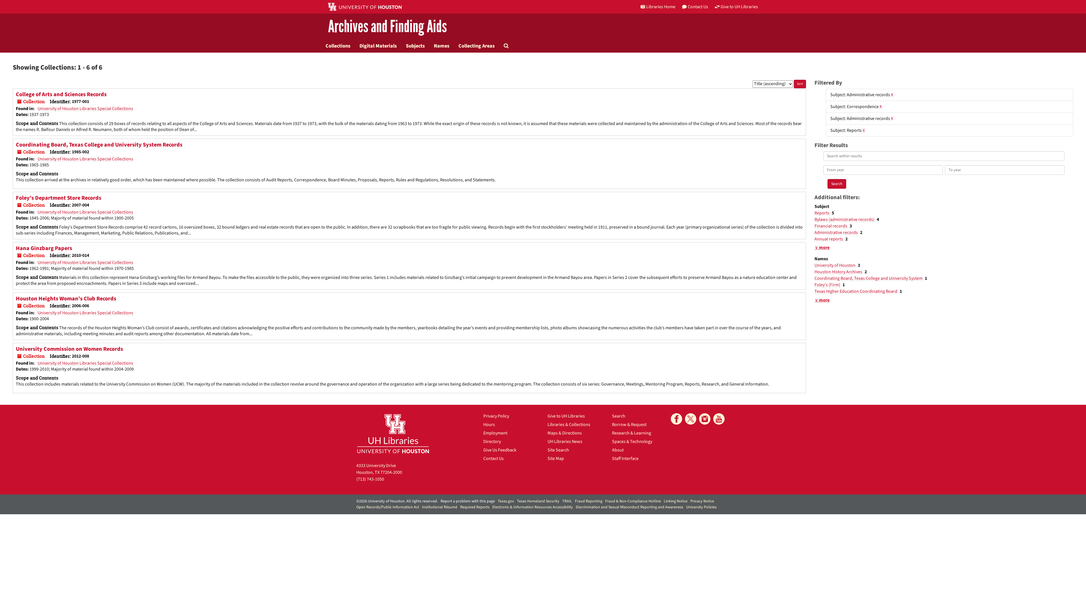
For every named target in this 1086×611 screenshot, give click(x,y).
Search (618, 416)
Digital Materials (378, 46)
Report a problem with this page (468, 501)
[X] (690, 419)
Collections (338, 46)
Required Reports (475, 507)
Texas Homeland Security (538, 501)
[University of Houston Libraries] (393, 433)
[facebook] (676, 419)
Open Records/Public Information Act (387, 507)
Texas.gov (506, 501)
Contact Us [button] (698, 7)
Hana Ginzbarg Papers (44, 248)
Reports (822, 213)
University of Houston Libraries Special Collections (85, 109)
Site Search (558, 450)
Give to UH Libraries (566, 416)
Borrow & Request (629, 424)
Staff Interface (625, 458)
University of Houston (835, 265)
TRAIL (567, 501)
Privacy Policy (496, 416)
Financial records (831, 226)
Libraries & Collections (569, 424)
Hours (489, 424)
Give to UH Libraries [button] (739, 7)
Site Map (556, 458)
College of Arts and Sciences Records (61, 94)
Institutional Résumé (439, 507)
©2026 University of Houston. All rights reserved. (397, 501)
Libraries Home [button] (660, 7)
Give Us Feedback (499, 450)
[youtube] (719, 419)
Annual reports (829, 239)
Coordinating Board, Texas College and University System (869, 278)
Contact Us (493, 458)
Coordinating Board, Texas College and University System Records (99, 145)
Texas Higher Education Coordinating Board (856, 291)
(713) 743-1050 (370, 479)
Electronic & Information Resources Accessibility (532, 507)
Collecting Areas (476, 46)
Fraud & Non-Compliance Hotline (633, 501)
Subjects (415, 46)
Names (441, 46)
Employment (495, 433)
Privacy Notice (702, 501)
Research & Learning (631, 433)
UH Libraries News (565, 441)
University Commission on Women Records (69, 349)
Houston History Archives (839, 272)
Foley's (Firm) (828, 285)
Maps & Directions (565, 433)
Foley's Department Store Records (58, 198)
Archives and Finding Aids (387, 27)
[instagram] (704, 419)
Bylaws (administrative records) (845, 219)
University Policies (701, 507)
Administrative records (837, 232)
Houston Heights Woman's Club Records (66, 299)
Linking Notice (676, 501)
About (618, 450)
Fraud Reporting (588, 501)
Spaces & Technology (632, 441)
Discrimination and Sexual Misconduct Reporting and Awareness (629, 507)
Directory (492, 441)
